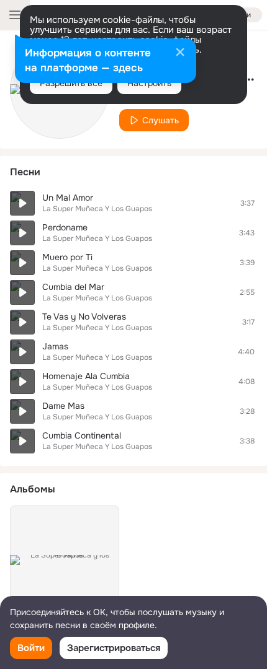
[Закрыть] (180, 53)
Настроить (149, 83)
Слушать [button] (160, 120)
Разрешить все (71, 83)
